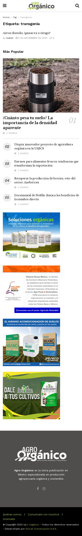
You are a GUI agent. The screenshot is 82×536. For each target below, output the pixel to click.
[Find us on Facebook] (38, 489)
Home (6, 17)
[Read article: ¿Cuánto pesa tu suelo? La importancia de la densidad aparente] (41, 85)
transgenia (26, 17)
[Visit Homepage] (41, 5)
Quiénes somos (12, 514)
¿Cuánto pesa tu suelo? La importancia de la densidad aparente (30, 123)
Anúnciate (9, 519)
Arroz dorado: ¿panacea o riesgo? (26, 33)
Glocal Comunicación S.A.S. (41, 528)
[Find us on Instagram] (44, 489)
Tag (15, 17)
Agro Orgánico (31, 524)
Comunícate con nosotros (43, 514)
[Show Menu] (4, 5)
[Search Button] (77, 5)
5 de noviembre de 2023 (32, 38)
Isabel (9, 38)
